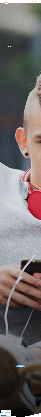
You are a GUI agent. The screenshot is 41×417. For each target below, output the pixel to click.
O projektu (11, 1)
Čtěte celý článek (21, 366)
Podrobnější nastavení (3, 413)
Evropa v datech (18, 1)
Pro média (14, 1)
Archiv (16, 1)
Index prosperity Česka (23, 1)
